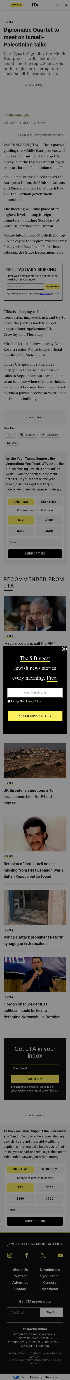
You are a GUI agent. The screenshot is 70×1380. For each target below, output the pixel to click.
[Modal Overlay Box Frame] (35, 690)
